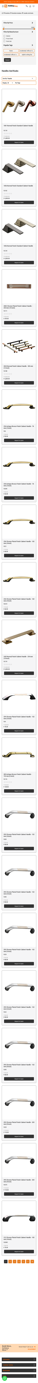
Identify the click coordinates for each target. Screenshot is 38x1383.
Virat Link (8, 41)
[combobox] (20, 78)
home (11, 51)
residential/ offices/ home (27, 51)
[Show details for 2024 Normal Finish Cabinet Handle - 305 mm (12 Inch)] (19, 346)
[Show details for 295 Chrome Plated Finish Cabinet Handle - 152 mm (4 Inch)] (19, 815)
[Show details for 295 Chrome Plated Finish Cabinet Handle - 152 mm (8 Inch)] (19, 1045)
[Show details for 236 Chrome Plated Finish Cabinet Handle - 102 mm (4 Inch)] (19, 522)
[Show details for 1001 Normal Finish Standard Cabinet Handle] (19, 106)
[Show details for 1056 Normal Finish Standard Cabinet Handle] (19, 166)
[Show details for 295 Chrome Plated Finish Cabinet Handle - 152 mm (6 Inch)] (19, 872)
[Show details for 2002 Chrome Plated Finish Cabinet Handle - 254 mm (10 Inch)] (19, 286)
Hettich (8, 36)
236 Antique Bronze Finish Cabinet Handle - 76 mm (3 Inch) (19, 427)
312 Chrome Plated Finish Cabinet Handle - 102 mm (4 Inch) (19, 1238)
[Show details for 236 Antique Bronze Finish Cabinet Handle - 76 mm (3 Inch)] (19, 407)
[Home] (2, 13)
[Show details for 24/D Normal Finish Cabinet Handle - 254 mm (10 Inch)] (19, 637)
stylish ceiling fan (27, 55)
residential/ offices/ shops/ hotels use (15, 55)
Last (32, 1261)
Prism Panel (9, 39)
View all (7, 60)
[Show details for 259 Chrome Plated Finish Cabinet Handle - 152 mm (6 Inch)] (19, 697)
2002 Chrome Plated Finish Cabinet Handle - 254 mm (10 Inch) (18, 307)
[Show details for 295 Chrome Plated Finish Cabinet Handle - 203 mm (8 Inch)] (19, 1103)
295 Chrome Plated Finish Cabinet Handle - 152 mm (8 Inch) (19, 1066)
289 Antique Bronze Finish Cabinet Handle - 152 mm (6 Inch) (18, 775)
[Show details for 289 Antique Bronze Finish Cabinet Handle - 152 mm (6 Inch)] (19, 755)
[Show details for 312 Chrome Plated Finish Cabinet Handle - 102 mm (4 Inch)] (19, 1218)
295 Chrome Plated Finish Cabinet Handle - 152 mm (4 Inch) (19, 835)
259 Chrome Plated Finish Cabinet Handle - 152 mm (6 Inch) (19, 718)
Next (28, 1261)
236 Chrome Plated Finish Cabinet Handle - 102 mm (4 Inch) (19, 542)
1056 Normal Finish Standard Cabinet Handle (18, 186)
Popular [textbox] (10, 78)
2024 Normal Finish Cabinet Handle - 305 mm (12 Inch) (18, 367)
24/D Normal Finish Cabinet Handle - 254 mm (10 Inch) (18, 657)
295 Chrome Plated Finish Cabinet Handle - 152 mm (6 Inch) (19, 893)
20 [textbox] (8, 83)
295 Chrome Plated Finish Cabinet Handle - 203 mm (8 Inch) (19, 1123)
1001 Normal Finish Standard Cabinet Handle (18, 126)
